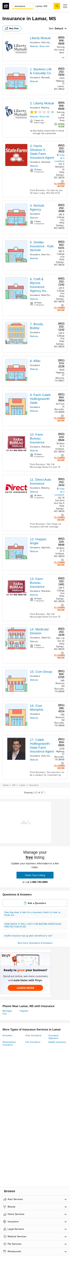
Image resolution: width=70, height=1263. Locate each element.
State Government (50, 637)
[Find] (57, 6)
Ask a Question (37, 903)
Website (34, 46)
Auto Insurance (49, 42)
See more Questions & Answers (35, 943)
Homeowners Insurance (53, 162)
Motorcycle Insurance (52, 107)
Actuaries (8, 1035)
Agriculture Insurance (52, 547)
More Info (44, 46)
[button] (65, 6)
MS (13, 785)
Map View (14, 28)
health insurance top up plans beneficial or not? (28, 935)
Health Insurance (57, 1042)
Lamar (22, 785)
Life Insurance (32, 1042)
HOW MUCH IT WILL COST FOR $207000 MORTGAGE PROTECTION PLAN (32, 925)
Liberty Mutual (40, 38)
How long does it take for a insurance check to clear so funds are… (32, 913)
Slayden (24, 1011)
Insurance (35, 42)
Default (59, 28)
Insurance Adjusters (53, 1036)
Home (6, 785)
